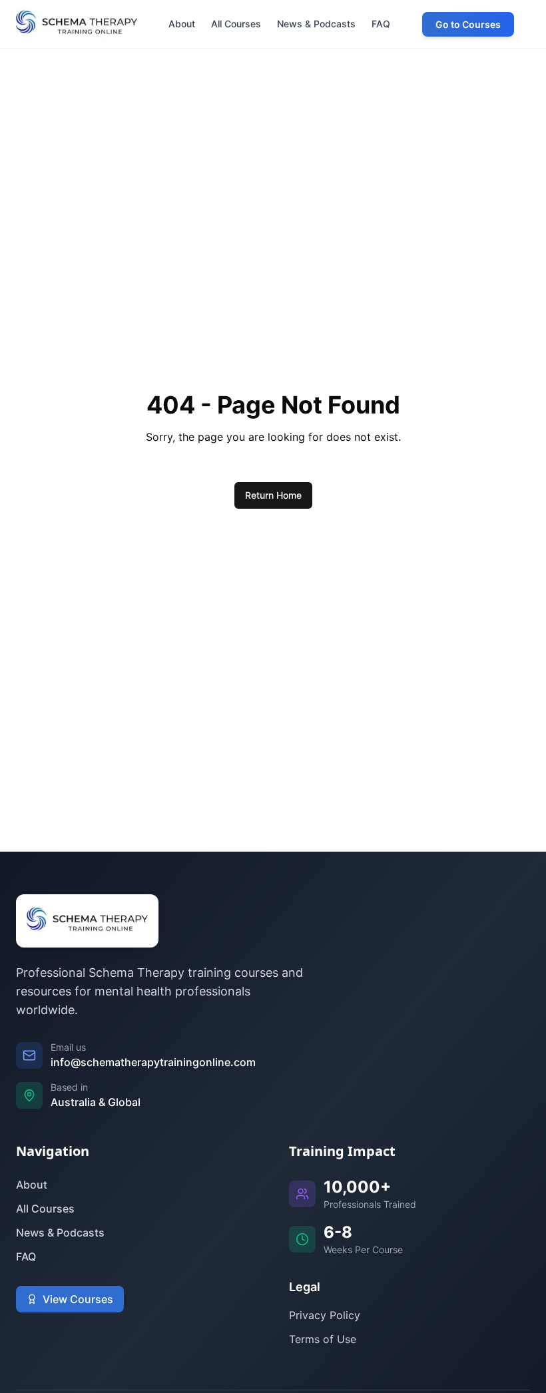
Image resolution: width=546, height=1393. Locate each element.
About (31, 1184)
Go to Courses (468, 24)
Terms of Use (322, 1339)
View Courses (78, 1299)
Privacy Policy (324, 1315)
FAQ (26, 1256)
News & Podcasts (60, 1232)
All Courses (45, 1208)
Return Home (273, 495)
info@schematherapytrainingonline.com (153, 1062)
